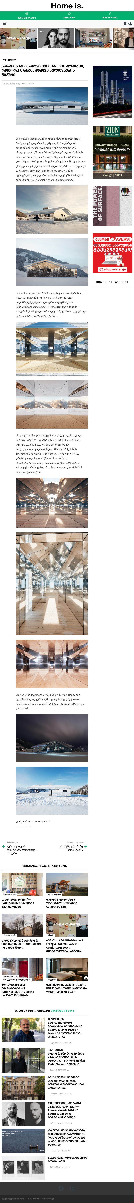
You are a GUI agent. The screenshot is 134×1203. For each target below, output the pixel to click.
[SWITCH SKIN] (125, 23)
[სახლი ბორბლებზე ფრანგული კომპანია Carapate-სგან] (67, 884)
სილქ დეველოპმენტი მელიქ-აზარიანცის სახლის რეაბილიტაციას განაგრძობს (66, 1083)
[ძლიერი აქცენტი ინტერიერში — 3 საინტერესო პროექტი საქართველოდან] (22, 969)
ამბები (51, 935)
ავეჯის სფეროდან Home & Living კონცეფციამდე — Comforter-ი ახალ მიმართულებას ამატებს (17, 43)
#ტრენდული (110, 17)
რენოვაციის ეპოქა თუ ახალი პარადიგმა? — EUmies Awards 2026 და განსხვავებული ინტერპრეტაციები (64, 1110)
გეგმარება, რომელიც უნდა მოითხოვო (67, 1159)
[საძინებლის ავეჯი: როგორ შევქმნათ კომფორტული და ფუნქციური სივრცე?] (67, 969)
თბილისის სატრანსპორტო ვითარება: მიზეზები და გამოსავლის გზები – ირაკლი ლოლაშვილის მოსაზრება (65, 1028)
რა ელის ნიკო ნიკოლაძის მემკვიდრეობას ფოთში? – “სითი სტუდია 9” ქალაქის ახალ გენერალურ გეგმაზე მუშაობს (67, 1137)
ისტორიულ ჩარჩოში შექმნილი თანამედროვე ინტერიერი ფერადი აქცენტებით (91, 43)
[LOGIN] (130, 23)
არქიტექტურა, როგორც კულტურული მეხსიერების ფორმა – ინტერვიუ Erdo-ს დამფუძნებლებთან (55, 43)
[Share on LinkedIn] (4, 98)
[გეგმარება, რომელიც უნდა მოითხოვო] (23, 1168)
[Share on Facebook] (4, 92)
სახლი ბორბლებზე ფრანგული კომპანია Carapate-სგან (61, 903)
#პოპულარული (27, 18)
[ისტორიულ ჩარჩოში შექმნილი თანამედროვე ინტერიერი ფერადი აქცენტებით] (93, 38)
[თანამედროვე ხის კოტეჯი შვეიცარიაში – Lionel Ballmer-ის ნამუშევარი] (22, 925)
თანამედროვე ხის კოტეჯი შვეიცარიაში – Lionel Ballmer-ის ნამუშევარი (22, 944)
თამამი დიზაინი (10, 976)
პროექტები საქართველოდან (16, 979)
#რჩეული (69, 17)
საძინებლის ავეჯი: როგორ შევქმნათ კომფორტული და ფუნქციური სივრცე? (66, 988)
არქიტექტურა (9, 894)
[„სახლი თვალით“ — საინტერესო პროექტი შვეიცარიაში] (22, 884)
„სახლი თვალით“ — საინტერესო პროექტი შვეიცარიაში (18, 903)
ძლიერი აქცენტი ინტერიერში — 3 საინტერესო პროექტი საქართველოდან (18, 990)
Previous (1, 38)
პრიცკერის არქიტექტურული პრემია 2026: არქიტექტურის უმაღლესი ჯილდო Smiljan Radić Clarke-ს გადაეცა (66, 1057)
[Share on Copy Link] (4, 104)
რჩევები (51, 979)
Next (132, 38)
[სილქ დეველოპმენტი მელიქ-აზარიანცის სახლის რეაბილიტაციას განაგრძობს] (23, 1088)
